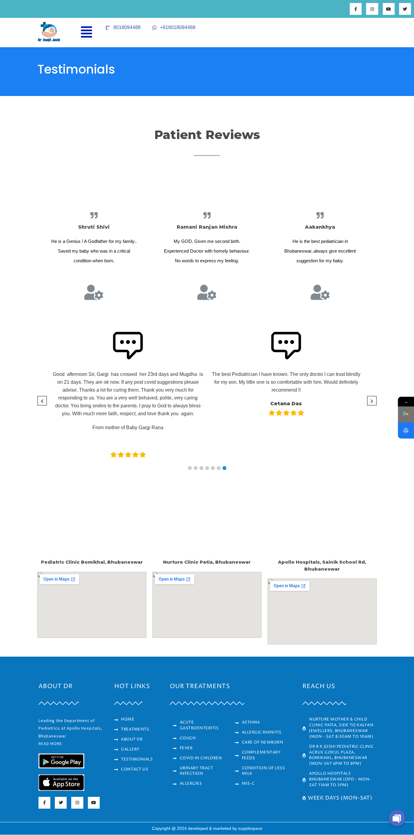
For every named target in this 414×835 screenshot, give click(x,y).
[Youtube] (389, 9)
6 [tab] (219, 468)
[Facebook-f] (356, 9)
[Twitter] (405, 9)
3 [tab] (201, 468)
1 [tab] (190, 468)
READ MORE (50, 743)
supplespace (250, 828)
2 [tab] (196, 468)
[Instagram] (372, 9)
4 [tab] (207, 468)
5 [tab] (213, 468)
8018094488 (127, 27)
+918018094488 (177, 27)
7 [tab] (224, 468)
